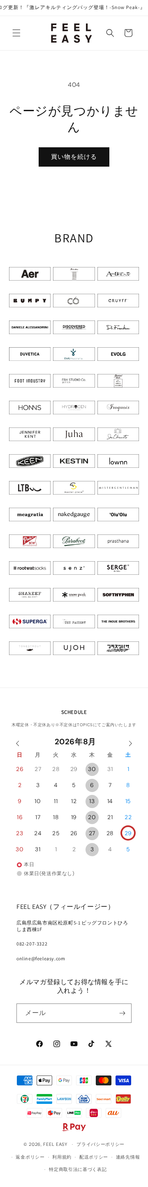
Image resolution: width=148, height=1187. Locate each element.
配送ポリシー (93, 1157)
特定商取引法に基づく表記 (77, 1169)
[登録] (122, 1013)
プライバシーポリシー (100, 1144)
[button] (16, 33)
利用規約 (62, 1157)
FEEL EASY (55, 1144)
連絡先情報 (128, 1157)
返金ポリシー (30, 1157)
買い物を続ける (74, 157)
